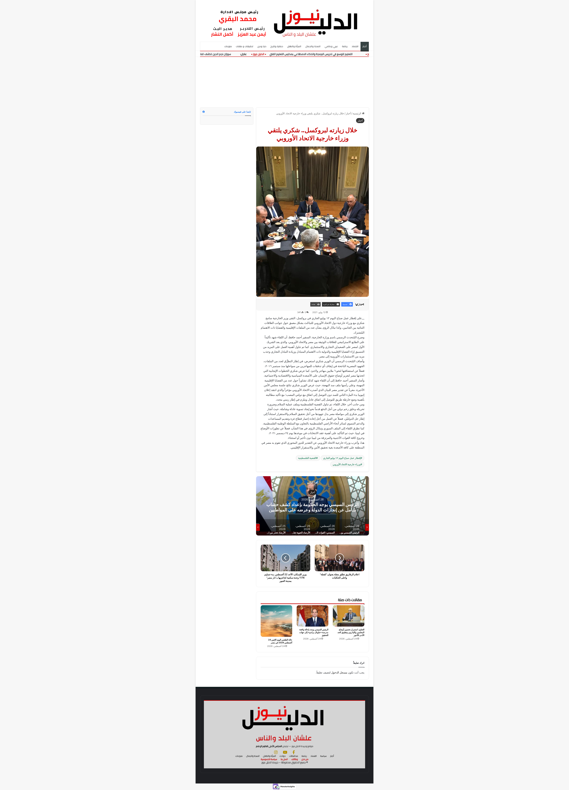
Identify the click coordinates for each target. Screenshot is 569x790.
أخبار (365, 46)
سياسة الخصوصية (269, 759)
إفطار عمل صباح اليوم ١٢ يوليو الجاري (342, 457)
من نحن (304, 759)
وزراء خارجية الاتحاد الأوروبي (347, 464)
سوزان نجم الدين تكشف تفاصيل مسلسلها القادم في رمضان (222, 54)
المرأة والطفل (294, 46)
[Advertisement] (284, 82)
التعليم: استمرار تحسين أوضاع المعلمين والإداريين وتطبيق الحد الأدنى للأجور (351, 632)
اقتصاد (355, 46)
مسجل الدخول (339, 672)
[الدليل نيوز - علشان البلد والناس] (284, 21)
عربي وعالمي (331, 46)
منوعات (228, 46)
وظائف (294, 759)
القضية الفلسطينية (307, 457)
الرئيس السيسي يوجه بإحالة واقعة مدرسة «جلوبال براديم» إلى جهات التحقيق (313, 632)
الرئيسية (357, 113)
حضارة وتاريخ (276, 46)
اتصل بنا (284, 759)
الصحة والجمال (313, 46)
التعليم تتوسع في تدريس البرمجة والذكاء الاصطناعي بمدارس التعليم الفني (336, 54)
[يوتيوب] (285, 752)
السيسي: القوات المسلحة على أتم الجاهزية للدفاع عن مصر (312, 507)
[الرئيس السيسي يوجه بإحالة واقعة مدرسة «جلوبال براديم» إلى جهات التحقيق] (312, 616)
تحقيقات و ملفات (244, 46)
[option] (312, 506)
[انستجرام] (276, 752)
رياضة (344, 46)
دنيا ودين (261, 46)
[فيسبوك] (293, 752)
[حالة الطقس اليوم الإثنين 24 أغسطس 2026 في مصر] (276, 621)
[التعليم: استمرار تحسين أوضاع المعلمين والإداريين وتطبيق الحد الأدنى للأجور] (348, 616)
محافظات (293, 756)
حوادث (282, 756)
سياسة (323, 756)
